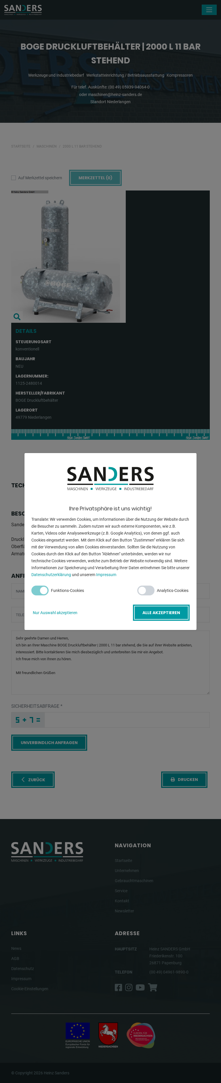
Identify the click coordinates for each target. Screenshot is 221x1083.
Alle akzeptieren (161, 613)
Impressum (106, 574)
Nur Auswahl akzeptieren (55, 612)
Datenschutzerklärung (51, 574)
